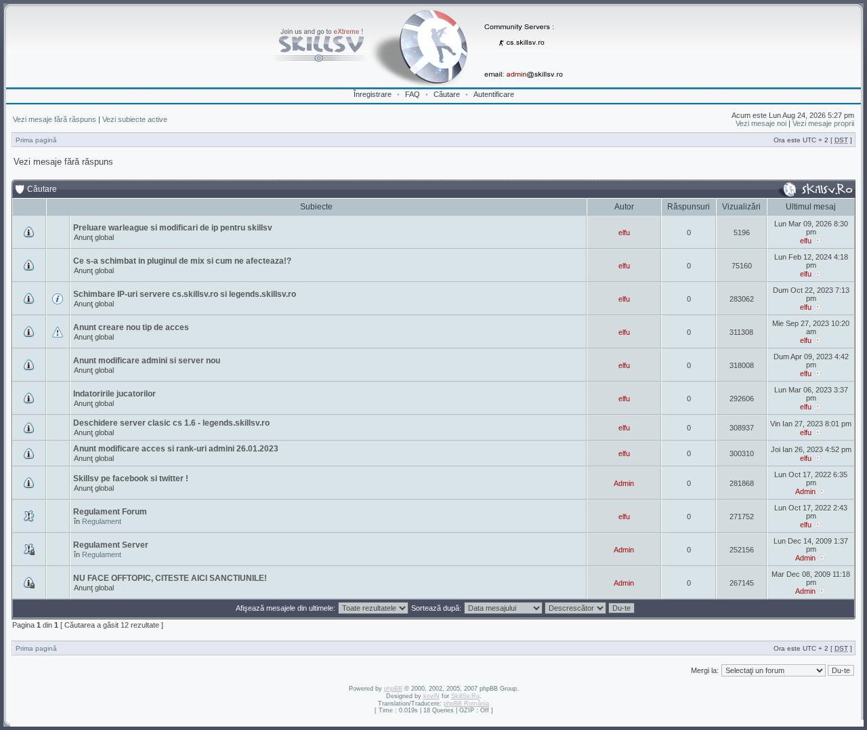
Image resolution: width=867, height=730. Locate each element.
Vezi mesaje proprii (823, 123)
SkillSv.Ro (465, 696)
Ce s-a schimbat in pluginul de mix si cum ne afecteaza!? (182, 261)
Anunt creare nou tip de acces (131, 327)
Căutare (447, 94)
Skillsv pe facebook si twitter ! (130, 478)
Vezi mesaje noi (761, 123)
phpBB (393, 688)
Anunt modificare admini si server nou (146, 360)
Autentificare (493, 94)
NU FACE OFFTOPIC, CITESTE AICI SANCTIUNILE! (170, 578)
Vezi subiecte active (134, 119)
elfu (624, 232)
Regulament (101, 521)
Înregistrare (373, 94)
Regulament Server (110, 545)
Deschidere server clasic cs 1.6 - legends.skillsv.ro (171, 423)
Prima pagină (36, 140)
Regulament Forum (110, 511)
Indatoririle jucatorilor (114, 394)
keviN (431, 696)
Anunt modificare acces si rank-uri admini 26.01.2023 (175, 448)
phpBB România (466, 703)
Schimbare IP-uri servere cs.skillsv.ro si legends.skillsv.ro (184, 294)
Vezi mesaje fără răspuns (54, 119)
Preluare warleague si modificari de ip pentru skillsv (172, 227)
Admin (624, 483)
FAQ (412, 94)
